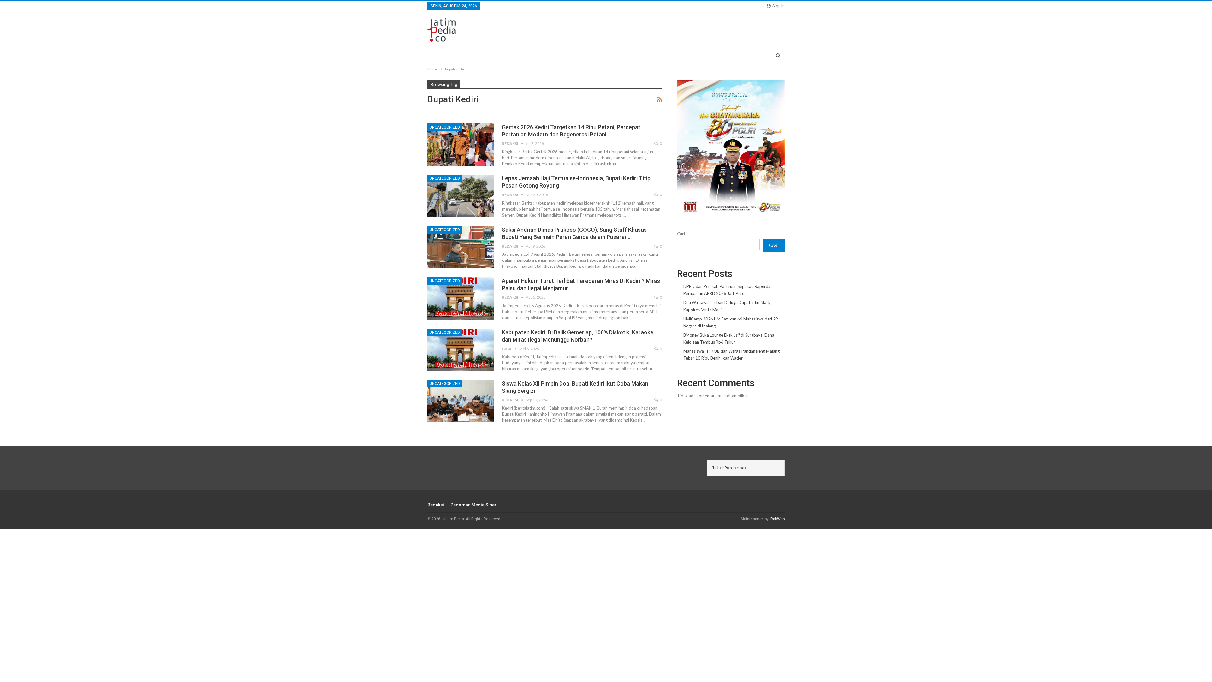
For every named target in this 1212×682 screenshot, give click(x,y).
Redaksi (435, 504)
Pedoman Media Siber (473, 504)
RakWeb (777, 519)
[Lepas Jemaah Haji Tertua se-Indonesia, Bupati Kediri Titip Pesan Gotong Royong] (460, 196)
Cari (681, 233)
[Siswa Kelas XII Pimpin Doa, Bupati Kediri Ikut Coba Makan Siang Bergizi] (460, 401)
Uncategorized (445, 127)
